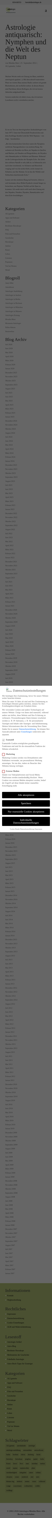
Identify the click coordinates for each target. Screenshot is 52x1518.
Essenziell (10, 740)
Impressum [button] (38, 829)
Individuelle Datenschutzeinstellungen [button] (26, 821)
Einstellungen (26, 732)
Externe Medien (12, 771)
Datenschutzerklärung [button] (27, 829)
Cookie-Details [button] (14, 829)
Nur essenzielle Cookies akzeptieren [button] (26, 811)
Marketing (10, 754)
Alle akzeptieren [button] (26, 795)
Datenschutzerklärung (27, 729)
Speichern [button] (26, 803)
